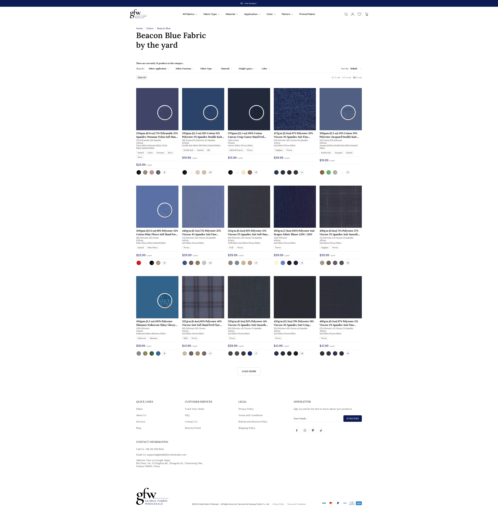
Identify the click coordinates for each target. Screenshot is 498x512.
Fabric (139, 408)
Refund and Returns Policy (252, 421)
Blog (138, 427)
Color (270, 14)
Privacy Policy (246, 408)
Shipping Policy (246, 427)
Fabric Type (210, 14)
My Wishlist (359, 14)
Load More (249, 371)
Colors (149, 28)
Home (139, 28)
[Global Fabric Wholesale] (138, 13)
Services (140, 421)
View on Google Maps (158, 460)
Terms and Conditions (250, 415)
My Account (352, 14)
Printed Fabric (307, 14)
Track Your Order (194, 408)
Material (230, 14)
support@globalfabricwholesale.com (166, 454)
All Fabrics (188, 14)
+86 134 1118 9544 (154, 449)
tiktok (321, 430)
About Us (141, 415)
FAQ (187, 415)
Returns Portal (193, 427)
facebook (297, 430)
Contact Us (191, 421)
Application (251, 14)
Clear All (142, 77)
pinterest (313, 430)
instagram (305, 430)
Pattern (286, 14)
